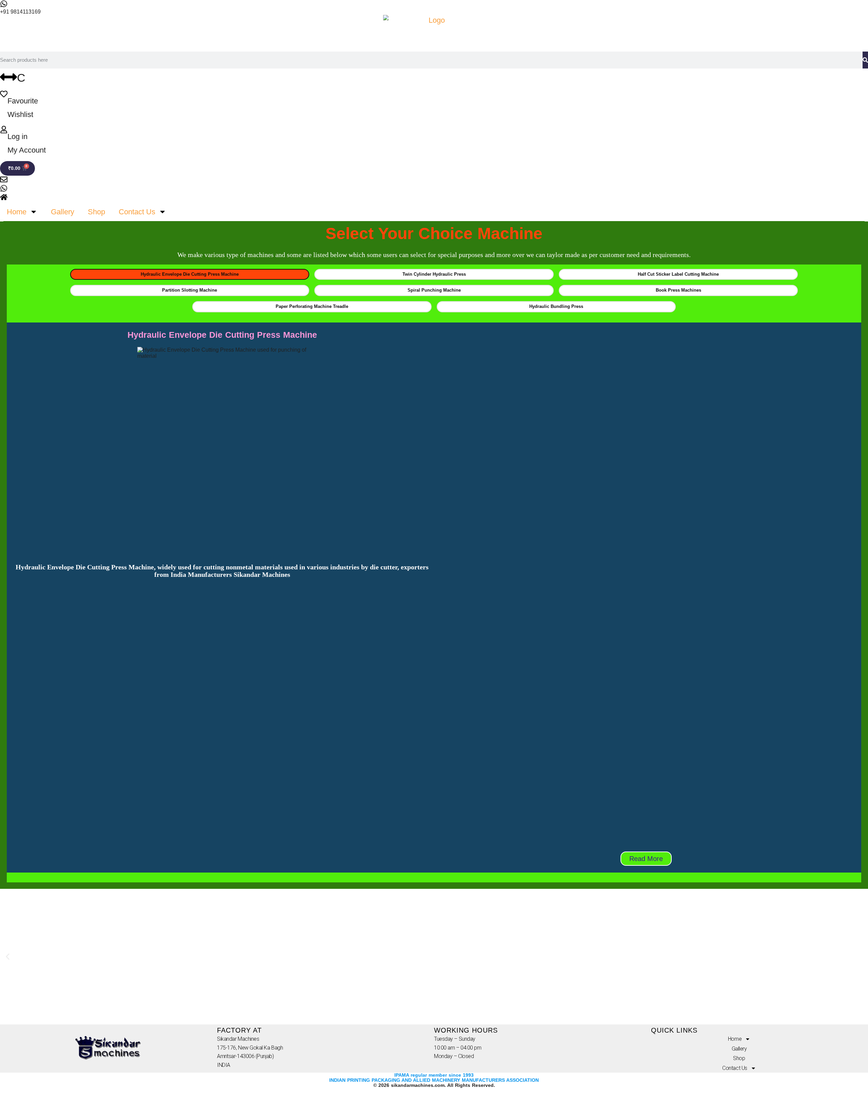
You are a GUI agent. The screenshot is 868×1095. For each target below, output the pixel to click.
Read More (646, 858)
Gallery (62, 212)
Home (16, 212)
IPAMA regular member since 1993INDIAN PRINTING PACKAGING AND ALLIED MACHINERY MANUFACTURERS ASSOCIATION (434, 1077)
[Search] (865, 60)
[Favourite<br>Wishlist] (3, 94)
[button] (7, 957)
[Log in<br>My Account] (3, 129)
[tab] (190, 274)
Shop (96, 212)
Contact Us (137, 212)
